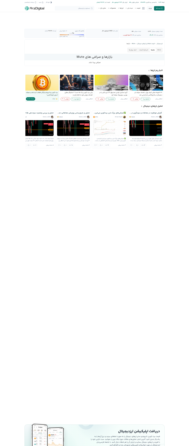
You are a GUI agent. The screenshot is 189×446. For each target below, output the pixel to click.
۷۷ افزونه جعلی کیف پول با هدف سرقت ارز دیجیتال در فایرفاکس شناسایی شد (148, 93)
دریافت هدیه (30, 99)
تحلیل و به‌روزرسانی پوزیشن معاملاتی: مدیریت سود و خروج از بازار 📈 (73, 113)
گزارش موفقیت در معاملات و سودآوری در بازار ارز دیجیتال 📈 (145, 113)
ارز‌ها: (162, 2)
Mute (159, 50)
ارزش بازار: (124, 2)
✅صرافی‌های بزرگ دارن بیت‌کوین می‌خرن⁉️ (109, 113)
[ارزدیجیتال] (34, 8)
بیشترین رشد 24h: (158, 35)
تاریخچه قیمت (143, 50)
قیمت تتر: (107, 2)
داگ (151, 35)
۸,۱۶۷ (149, 31)
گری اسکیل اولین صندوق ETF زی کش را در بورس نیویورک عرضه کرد (113, 93)
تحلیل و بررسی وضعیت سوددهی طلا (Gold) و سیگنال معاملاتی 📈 (37, 113)
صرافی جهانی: (135, 2)
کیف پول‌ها (132, 50)
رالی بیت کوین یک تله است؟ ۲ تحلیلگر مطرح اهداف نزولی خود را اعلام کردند (79, 93)
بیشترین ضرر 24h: (136, 35)
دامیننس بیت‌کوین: (151, 2)
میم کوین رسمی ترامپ (123, 35)
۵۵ (132, 31)
